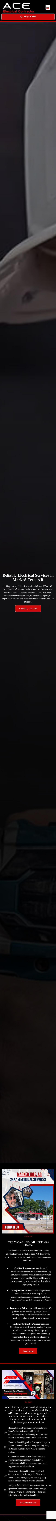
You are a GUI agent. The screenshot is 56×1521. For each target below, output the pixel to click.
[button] (48, 7)
